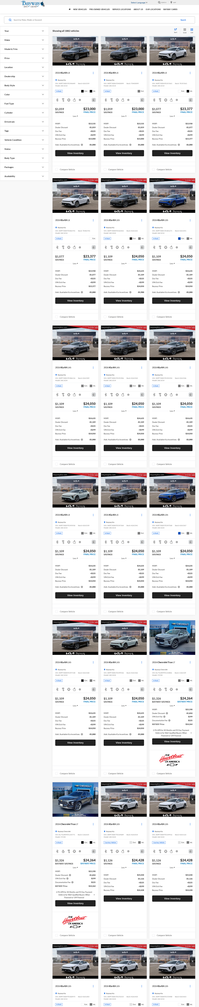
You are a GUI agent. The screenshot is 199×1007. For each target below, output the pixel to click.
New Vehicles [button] (80, 9)
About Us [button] (138, 9)
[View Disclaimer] (80, 100)
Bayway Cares (170, 9)
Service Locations (121, 9)
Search (183, 20)
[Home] (69, 9)
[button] (95, 48)
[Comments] (94, 100)
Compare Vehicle (67, 169)
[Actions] (93, 72)
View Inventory (75, 153)
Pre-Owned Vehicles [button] (99, 9)
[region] (75, 134)
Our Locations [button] (153, 9)
